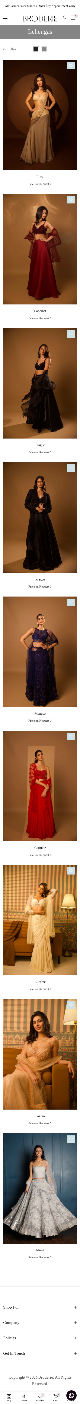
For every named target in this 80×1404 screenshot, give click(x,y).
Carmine (40, 848)
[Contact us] (71, 1395)
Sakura (40, 1116)
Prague (40, 445)
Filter (11, 49)
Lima (40, 176)
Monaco (40, 713)
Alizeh (40, 1250)
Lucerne (40, 982)
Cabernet (40, 311)
